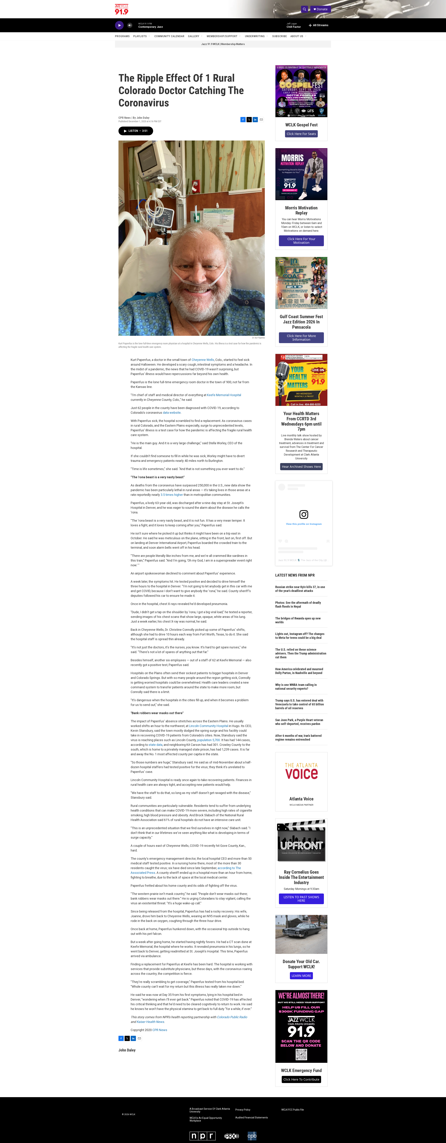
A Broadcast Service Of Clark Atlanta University (210, 1110)
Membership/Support (222, 36)
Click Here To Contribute (301, 1079)
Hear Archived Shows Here (301, 466)
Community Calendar (169, 36)
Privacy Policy (242, 1109)
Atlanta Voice (301, 798)
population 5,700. (209, 740)
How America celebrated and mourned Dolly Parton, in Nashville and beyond (299, 671)
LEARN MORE (301, 976)
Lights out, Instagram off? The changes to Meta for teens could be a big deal (299, 635)
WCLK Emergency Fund (301, 1070)
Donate (322, 9)
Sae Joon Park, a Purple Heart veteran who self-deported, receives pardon (299, 722)
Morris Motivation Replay (301, 210)
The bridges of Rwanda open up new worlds (298, 620)
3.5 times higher (172, 495)
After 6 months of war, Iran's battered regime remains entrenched (298, 737)
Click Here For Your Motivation (301, 241)
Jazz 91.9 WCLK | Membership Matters (223, 44)
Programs (122, 36)
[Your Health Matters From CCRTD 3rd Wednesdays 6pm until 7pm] (301, 380)
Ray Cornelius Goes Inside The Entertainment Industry (301, 877)
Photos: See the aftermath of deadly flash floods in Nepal (298, 604)
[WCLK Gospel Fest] (301, 91)
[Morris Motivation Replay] (301, 174)
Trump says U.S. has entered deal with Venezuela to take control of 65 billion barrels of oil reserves (299, 704)
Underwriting (255, 36)
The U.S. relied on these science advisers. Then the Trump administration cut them (300, 653)
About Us (296, 36)
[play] (119, 25)
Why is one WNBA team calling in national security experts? (296, 686)
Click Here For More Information (301, 338)
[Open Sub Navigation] (149, 36)
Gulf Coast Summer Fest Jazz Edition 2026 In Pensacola (301, 322)
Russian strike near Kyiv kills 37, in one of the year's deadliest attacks (300, 589)
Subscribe (279, 36)
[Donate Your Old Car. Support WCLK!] (301, 934)
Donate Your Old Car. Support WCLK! (301, 964)
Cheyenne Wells (203, 360)
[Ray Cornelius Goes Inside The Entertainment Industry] (301, 841)
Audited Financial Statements (251, 1117)
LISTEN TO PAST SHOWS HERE (301, 899)
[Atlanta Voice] (301, 771)
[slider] (135, 25)
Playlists (140, 36)
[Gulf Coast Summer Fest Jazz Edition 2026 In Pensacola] (301, 283)
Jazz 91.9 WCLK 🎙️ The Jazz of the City (300, 560)
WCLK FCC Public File (292, 1109)
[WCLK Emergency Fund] (301, 1026)
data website (172, 412)
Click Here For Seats (301, 134)
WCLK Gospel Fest (301, 124)
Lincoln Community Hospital (208, 726)
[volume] (130, 25)
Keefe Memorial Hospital (224, 395)
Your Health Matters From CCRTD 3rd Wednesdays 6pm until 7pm (301, 421)
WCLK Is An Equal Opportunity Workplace (206, 1119)
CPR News (159, 1030)
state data (155, 745)
